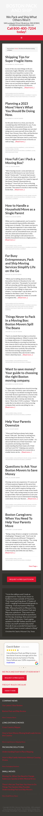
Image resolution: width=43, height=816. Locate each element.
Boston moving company (22, 95)
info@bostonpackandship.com (21, 25)
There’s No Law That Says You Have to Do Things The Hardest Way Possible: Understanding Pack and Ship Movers (19, 787)
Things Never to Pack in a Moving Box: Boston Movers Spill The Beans (20, 322)
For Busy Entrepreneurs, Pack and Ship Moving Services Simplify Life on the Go (20, 263)
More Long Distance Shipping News (13, 742)
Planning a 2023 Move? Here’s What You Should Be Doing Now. (20, 109)
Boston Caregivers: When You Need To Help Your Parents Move (18, 520)
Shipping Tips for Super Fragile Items (18, 59)
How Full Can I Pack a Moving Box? (20, 161)
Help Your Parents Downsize (18, 423)
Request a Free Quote (14, 678)
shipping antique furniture (14, 308)
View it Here (10, 691)
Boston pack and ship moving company (21, 248)
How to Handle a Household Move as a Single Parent (20, 209)
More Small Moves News (10, 796)
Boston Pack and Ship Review (14, 711)
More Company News (9, 717)
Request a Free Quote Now (21, 579)
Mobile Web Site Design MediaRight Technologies (21, 810)
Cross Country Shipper (11, 727)
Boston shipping (18, 93)
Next (41, 655)
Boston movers (19, 506)
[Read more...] (29, 87)
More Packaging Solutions (10, 766)
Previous (2, 655)
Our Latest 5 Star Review (12, 705)
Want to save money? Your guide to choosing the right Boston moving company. (21, 374)
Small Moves (14, 149)
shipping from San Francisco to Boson (22, 96)
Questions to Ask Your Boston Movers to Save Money (21, 470)
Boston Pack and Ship (21, 8)
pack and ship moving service (24, 306)
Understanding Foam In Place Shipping (17, 752)
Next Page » (33, 566)
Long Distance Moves (20, 195)
